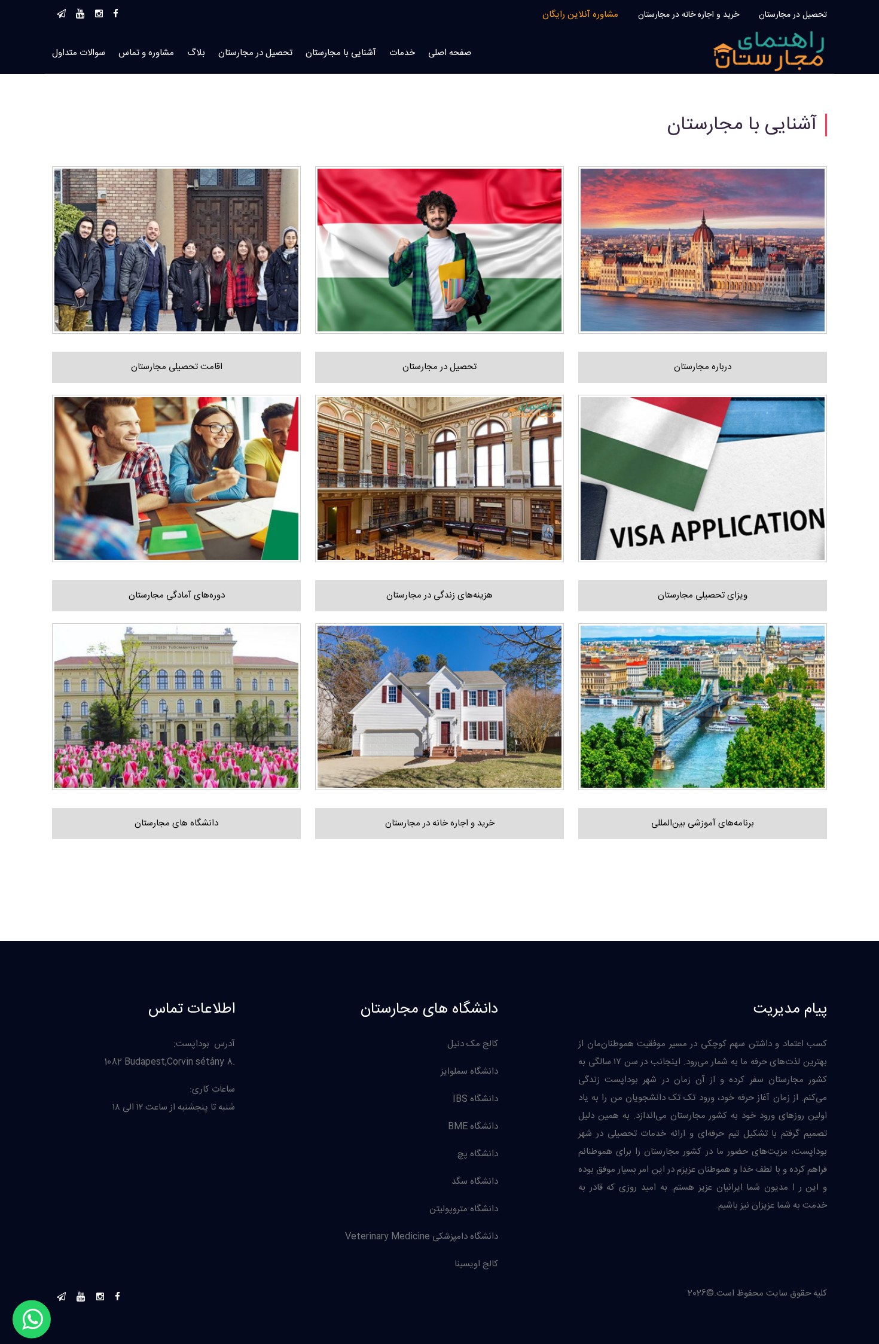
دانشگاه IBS (475, 1099)
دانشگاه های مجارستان (176, 823)
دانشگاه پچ (477, 1154)
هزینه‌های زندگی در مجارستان (439, 595)
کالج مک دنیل (472, 1044)
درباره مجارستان (702, 366)
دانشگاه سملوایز (469, 1071)
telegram (61, 12)
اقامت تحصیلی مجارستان (176, 366)
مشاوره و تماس (146, 52)
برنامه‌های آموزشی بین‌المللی (702, 823)
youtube (80, 12)
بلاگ (196, 52)
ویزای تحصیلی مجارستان (702, 595)
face (115, 12)
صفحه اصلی (449, 52)
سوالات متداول (78, 52)
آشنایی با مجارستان (341, 52)
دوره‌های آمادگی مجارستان (177, 595)
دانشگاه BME (473, 1126)
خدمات (402, 52)
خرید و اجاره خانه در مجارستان (688, 15)
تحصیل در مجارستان (793, 15)
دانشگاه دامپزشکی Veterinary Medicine (421, 1236)
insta (98, 12)
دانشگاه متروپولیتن (463, 1209)
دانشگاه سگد (474, 1181)
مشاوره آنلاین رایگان (580, 14)
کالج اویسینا (476, 1264)
